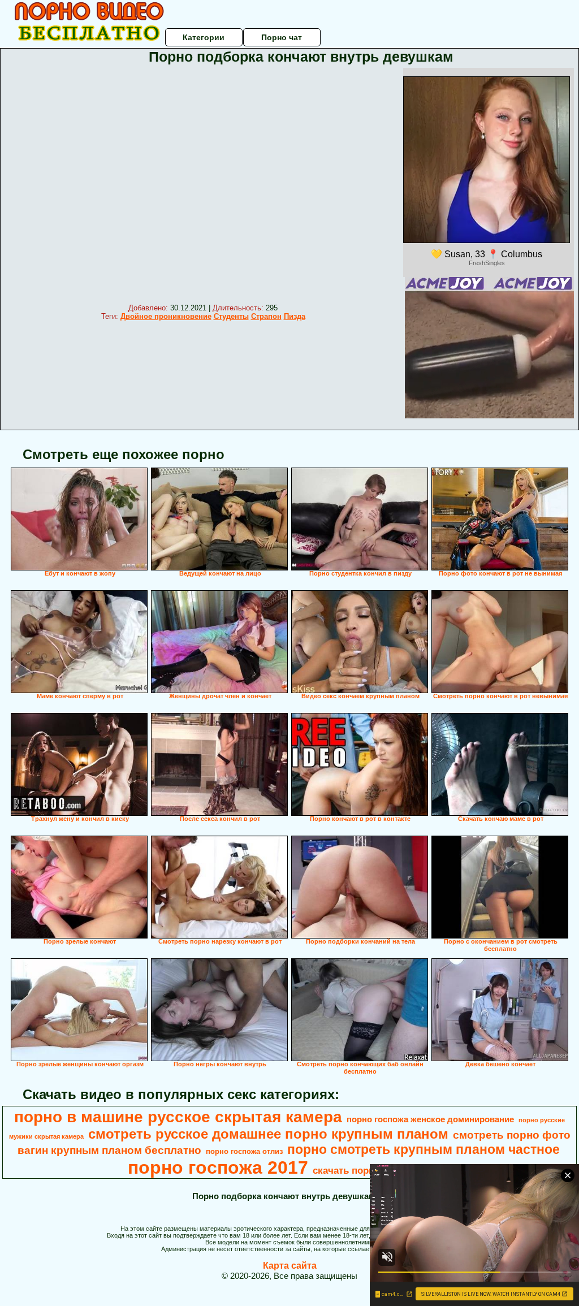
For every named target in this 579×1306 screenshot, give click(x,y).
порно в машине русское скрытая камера (178, 1117)
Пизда (294, 316)
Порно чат (281, 37)
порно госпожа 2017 (218, 1167)
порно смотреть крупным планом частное (423, 1149)
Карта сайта (290, 1265)
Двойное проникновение (165, 316)
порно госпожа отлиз (244, 1151)
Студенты (231, 316)
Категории (203, 37)
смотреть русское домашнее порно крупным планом (268, 1133)
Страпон (266, 316)
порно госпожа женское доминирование (430, 1119)
